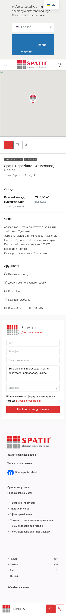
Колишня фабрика (19, 299)
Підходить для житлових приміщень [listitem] (31, 520)
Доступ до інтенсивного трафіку (27, 282)
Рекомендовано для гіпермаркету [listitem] (30, 531)
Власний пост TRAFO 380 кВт (25, 308)
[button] (33, 98)
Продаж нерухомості (19, 493)
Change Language (33, 48)
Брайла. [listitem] (14, 564)
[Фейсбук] (10, 473)
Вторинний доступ (19, 274)
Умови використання (28, 400)
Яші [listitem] (12, 570)
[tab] (8, 145)
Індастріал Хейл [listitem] (19, 508)
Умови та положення (19, 463)
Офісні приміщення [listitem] (21, 514)
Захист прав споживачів (21, 454)
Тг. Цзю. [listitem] (14, 576)
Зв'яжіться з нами (18, 587)
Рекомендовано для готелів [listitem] (26, 526)
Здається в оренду (14, 159)
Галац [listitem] (13, 558)
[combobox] (33, 387)
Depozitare (14, 291)
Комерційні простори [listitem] (22, 502)
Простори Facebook (26, 472)
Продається (30, 159)
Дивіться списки (32, 332)
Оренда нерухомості (19, 487)
